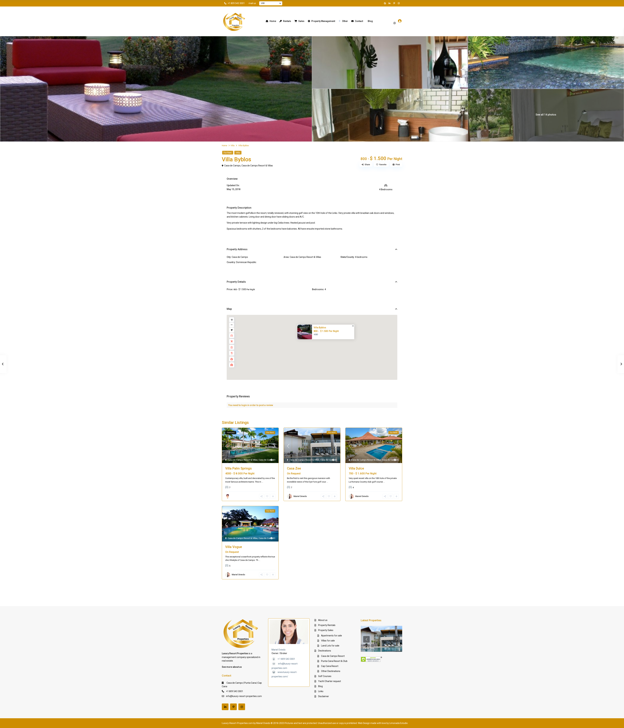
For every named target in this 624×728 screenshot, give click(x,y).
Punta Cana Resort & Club (334, 661)
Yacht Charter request (329, 681)
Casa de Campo (232, 165)
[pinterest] (394, 3)
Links (320, 691)
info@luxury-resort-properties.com (244, 696)
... (262, 482)
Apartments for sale (331, 635)
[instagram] (399, 3)
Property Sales (325, 630)
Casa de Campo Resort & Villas (257, 165)
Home (273, 21)
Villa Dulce (356, 468)
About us (322, 620)
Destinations (324, 650)
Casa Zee (294, 468)
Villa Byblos (320, 327)
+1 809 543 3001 (236, 3)
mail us (252, 3)
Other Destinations (330, 671)
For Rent (228, 152)
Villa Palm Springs (238, 468)
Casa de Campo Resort (333, 656)
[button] (313, 343)
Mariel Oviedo (279, 649)
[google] (385, 3)
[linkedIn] (390, 3)
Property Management (323, 21)
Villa (232, 145)
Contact (359, 21)
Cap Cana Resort (329, 666)
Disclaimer (323, 696)
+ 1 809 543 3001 (286, 659)
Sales (301, 21)
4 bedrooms (361, 257)
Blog (370, 21)
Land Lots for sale (330, 645)
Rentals (287, 21)
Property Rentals (326, 625)
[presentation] (366, 639)
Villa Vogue (233, 547)
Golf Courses (324, 676)
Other (345, 21)
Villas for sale (328, 640)
